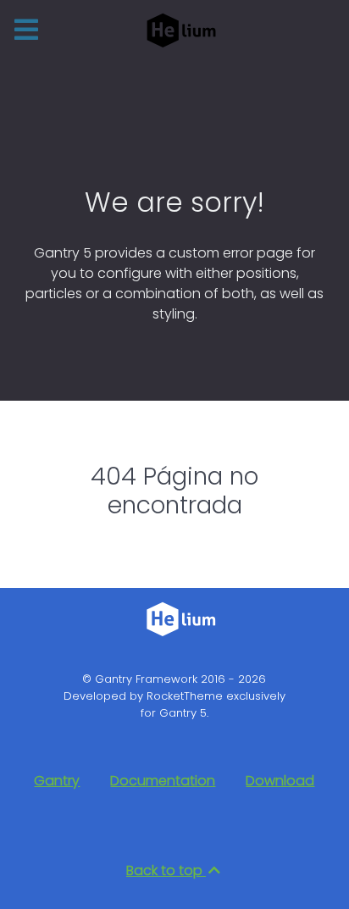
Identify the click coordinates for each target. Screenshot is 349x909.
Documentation (162, 780)
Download (280, 780)
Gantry (57, 780)
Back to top (166, 870)
